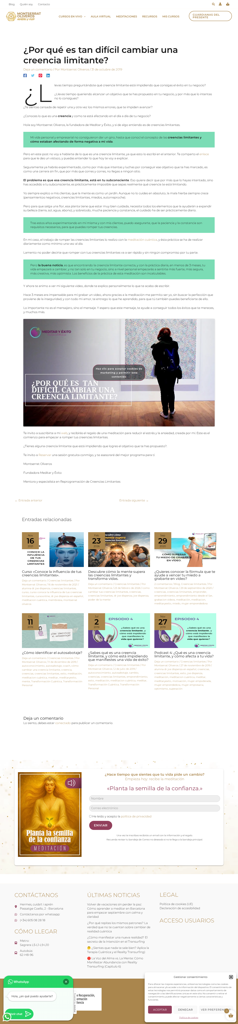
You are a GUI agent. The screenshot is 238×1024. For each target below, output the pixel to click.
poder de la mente (99, 599)
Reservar (45, 455)
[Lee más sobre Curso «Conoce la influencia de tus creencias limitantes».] (53, 549)
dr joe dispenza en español (67, 596)
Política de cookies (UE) (176, 904)
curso (25, 592)
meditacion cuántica (34, 600)
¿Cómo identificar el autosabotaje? (52, 653)
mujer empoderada (199, 681)
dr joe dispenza (123, 595)
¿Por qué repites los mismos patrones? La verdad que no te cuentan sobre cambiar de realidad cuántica (118, 927)
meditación (183, 599)
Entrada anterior (28, 500)
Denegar (185, 1009)
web (64, 433)
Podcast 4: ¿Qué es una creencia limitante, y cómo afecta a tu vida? (184, 654)
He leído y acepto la (121, 816)
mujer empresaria (192, 684)
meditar (53, 677)
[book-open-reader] (227, 4)
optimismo (161, 688)
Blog (177, 584)
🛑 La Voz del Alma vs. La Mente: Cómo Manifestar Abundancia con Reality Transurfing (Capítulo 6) (115, 962)
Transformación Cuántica (46, 681)
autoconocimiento (33, 665)
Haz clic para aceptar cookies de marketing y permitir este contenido (119, 372)
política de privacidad (136, 816)
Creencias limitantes (60, 580)
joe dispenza (140, 595)
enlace (204, 154)
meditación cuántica (142, 239)
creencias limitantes (63, 588)
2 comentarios (163, 584)
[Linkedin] (48, 75)
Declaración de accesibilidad (180, 908)
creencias (135, 591)
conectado (63, 723)
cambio (133, 672)
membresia (55, 600)
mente (26, 681)
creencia (66, 669)
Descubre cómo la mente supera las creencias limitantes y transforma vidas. (116, 575)
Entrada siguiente (134, 500)
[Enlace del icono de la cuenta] (220, 4)
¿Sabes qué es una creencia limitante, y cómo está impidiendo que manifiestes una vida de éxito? (118, 656)
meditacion (198, 599)
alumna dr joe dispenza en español (175, 669)
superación (175, 688)
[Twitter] (32, 75)
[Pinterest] (40, 75)
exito (63, 673)
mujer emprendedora (195, 603)
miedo (176, 603)
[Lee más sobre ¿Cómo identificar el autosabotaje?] (53, 630)
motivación (179, 681)
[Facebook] (25, 75)
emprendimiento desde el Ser (194, 595)
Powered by (75, 1002)
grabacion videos (164, 599)
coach (66, 665)
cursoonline (43, 596)
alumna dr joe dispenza (36, 588)
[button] (231, 977)
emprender (199, 591)
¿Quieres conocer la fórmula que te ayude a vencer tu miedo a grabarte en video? (184, 575)
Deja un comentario (37, 69)
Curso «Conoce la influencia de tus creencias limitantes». (52, 573)
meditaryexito (162, 603)
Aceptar (160, 1009)
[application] (84, 16)
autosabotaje (54, 665)
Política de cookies (188, 1017)
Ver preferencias (216, 1009)
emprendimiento (164, 595)
